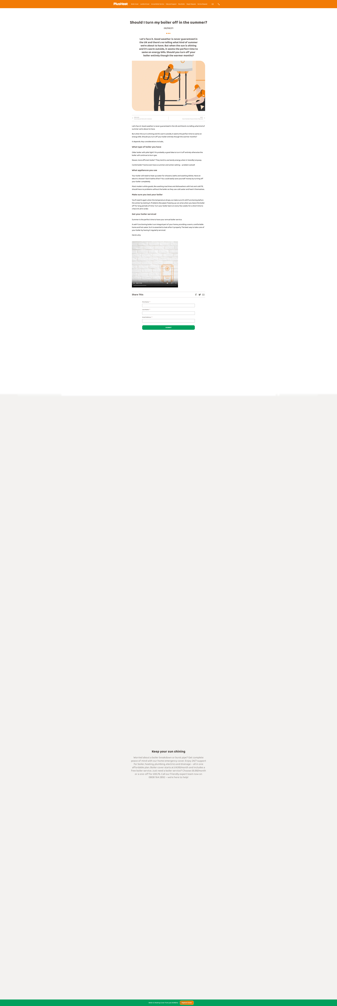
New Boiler (181, 4)
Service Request (202, 4)
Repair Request (191, 4)
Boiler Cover (134, 4)
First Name (146, 302)
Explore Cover (187, 1002)
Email (213, 4)
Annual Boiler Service (157, 4)
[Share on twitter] (200, 294)
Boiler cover (157, 767)
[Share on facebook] (196, 294)
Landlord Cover (144, 4)
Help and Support (171, 4)
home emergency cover (171, 761)
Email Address (147, 317)
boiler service (173, 771)
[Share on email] (203, 294)
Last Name (146, 310)
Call (219, 4)
